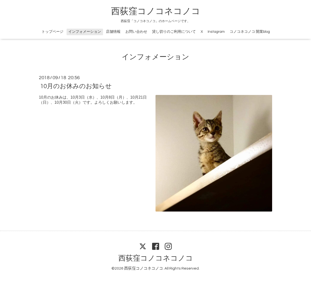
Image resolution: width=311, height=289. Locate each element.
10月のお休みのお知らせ (76, 86)
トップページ (52, 32)
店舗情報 (113, 32)
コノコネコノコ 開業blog (250, 32)
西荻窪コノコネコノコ (155, 11)
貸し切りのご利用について (174, 32)
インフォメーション (84, 32)
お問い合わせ (136, 32)
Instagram (216, 32)
